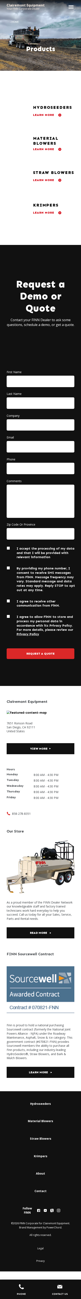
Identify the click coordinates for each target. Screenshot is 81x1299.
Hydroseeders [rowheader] (52, 107)
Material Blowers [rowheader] (46, 141)
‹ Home (14, 22)
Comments (14, 481)
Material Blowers (40, 1121)
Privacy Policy (28, 634)
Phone (11, 459)
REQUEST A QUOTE (40, 653)
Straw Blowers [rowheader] (53, 172)
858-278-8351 (21, 814)
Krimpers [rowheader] (46, 205)
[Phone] (21, 1287)
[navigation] (44, 1147)
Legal (40, 1248)
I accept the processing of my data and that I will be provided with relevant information (45, 552)
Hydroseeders (40, 1104)
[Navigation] (70, 7)
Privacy (40, 1261)
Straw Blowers (40, 1139)
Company (13, 416)
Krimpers (40, 1156)
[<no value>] (38, 1210)
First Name (14, 372)
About (40, 1173)
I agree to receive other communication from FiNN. (38, 603)
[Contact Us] (59, 1287)
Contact (40, 1191)
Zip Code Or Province (21, 524)
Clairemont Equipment (26, 5)
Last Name (14, 394)
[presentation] (16, 110)
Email (10, 437)
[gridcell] (40, 111)
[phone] (8, 814)
